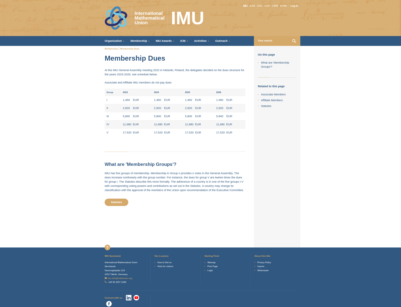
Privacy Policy (264, 262)
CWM (275, 6)
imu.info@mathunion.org (120, 278)
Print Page (212, 266)
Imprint (260, 266)
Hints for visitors (165, 266)
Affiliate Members (272, 100)
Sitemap (211, 262)
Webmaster (263, 270)
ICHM (283, 6)
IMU (245, 6)
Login (210, 270)
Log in (294, 6)
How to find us (164, 262)
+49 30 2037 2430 (117, 282)
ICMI (252, 6)
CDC (260, 6)
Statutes (116, 202)
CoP (267, 6)
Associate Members (273, 94)
